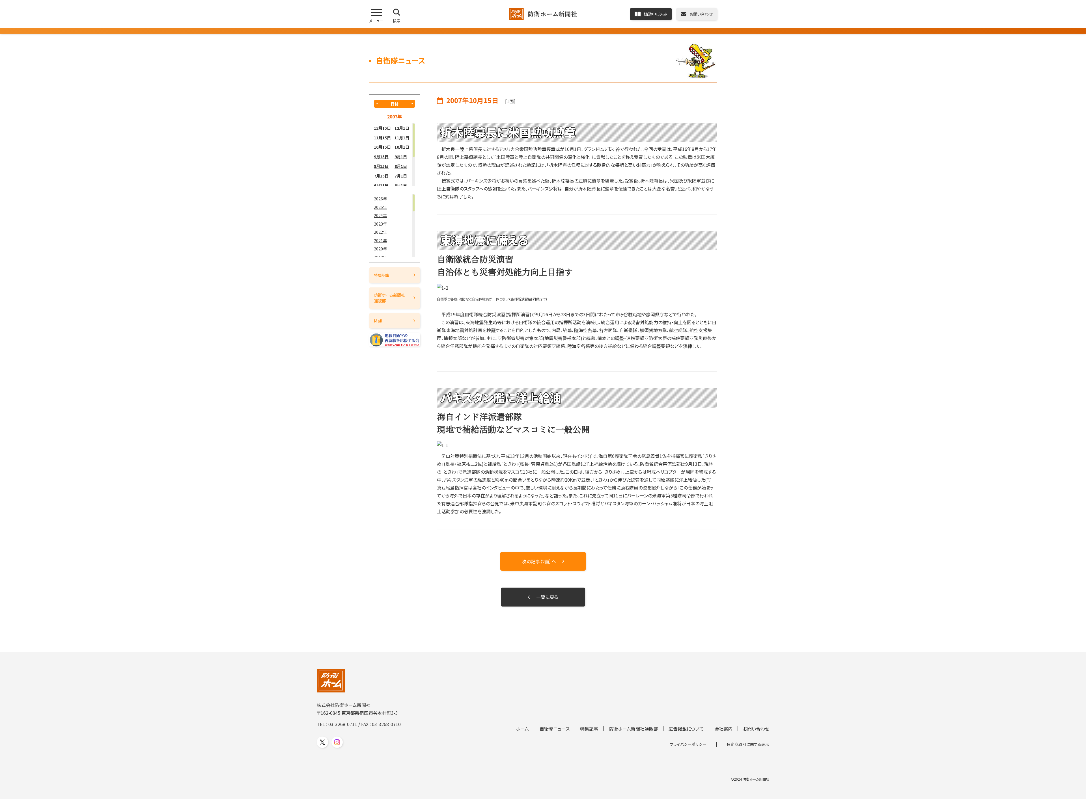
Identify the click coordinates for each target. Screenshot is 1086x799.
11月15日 (382, 137)
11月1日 (402, 137)
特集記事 (382, 275)
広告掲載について (686, 728)
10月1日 (402, 147)
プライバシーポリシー (688, 744)
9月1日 (401, 156)
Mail (378, 321)
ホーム (522, 728)
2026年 (380, 199)
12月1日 (402, 128)
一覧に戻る (547, 597)
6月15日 (381, 185)
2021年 (380, 240)
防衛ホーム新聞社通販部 (389, 298)
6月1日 (401, 185)
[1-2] (577, 288)
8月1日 (401, 166)
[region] (394, 154)
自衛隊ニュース (555, 728)
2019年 (380, 257)
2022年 (380, 232)
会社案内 (723, 728)
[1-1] (577, 445)
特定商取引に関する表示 (748, 744)
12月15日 (382, 128)
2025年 (380, 207)
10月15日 (382, 147)
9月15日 (381, 156)
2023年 (380, 224)
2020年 (380, 249)
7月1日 (401, 176)
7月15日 (381, 176)
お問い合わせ (756, 728)
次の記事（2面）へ (539, 561)
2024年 (380, 215)
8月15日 (381, 166)
